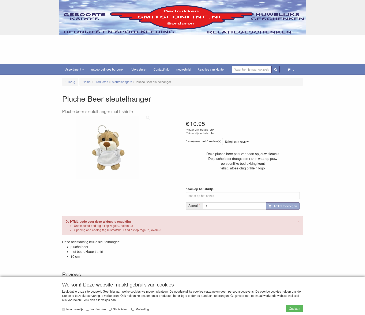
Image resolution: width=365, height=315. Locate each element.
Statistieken (120, 309)
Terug (71, 82)
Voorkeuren (98, 309)
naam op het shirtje (200, 189)
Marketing (142, 309)
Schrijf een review (237, 141)
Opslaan (294, 308)
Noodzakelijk (74, 309)
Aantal (193, 205)
